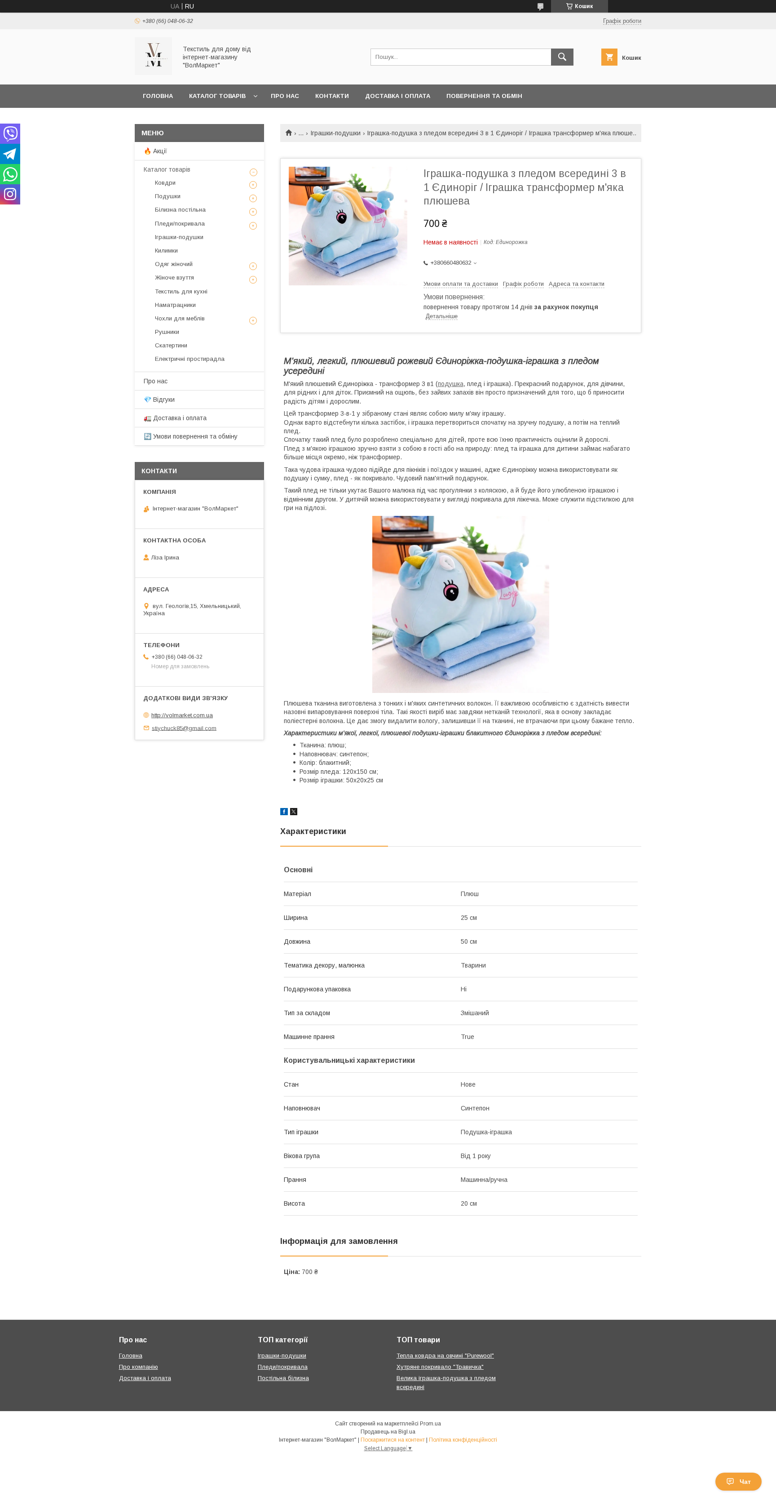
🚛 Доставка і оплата (175, 418)
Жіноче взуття (174, 277)
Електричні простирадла (190, 358)
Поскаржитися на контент (393, 1440)
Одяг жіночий (174, 264)
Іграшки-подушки (335, 133)
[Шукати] (562, 57)
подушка (450, 383)
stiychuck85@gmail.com (184, 727)
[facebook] (284, 813)
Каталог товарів (217, 96)
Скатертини (171, 345)
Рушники (167, 332)
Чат (745, 1481)
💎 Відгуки (159, 399)
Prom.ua (430, 1424)
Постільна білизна (283, 1378)
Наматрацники (175, 305)
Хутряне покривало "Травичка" (440, 1366)
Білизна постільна (180, 209)
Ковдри (165, 182)
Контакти (332, 96)
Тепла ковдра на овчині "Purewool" (445, 1355)
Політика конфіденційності (463, 1440)
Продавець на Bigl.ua (388, 1432)
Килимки (166, 250)
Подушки (168, 196)
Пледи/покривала (180, 223)
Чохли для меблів (180, 318)
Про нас (285, 96)
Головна (158, 96)
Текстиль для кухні (181, 291)
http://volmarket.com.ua (182, 715)
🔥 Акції (155, 151)
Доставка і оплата (397, 96)
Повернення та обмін (484, 96)
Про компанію (138, 1366)
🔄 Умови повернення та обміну (191, 436)
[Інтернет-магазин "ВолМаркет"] (153, 72)
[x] (293, 813)
